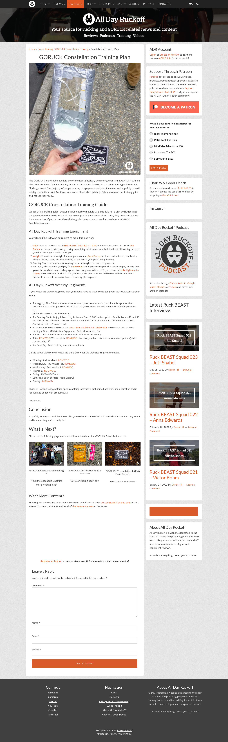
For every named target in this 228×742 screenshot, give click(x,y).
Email (35, 636)
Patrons (154, 76)
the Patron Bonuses (83, 506)
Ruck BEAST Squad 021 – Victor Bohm (174, 474)
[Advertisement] (85, 533)
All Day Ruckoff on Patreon (115, 502)
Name (36, 622)
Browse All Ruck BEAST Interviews (174, 511)
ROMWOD (77, 266)
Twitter (53, 701)
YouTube (53, 705)
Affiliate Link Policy (106, 733)
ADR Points (165, 58)
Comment (38, 585)
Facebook (53, 692)
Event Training (45, 48)
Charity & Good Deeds (114, 714)
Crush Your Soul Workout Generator (88, 327)
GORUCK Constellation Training (72, 48)
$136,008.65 (185, 188)
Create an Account (169, 54)
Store (114, 692)
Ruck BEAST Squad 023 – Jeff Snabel (174, 359)
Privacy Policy (124, 733)
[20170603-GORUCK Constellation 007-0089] (85, 119)
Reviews (114, 696)
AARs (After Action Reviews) (114, 701)
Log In (153, 54)
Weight (36, 256)
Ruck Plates (94, 256)
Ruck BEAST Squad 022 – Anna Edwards (174, 417)
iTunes (173, 283)
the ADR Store (170, 195)
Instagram (52, 696)
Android (182, 283)
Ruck (35, 245)
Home (32, 48)
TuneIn (173, 286)
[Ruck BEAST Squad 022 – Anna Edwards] (174, 395)
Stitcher (161, 286)
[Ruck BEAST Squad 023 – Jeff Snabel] (174, 337)
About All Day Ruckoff (114, 710)
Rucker (73, 245)
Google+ (53, 710)
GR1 (65, 245)
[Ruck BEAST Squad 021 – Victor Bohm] (174, 452)
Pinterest (53, 714)
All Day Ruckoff (124, 730)
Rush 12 (82, 245)
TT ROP (92, 245)
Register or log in (50, 561)
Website (36, 649)
